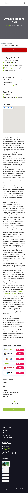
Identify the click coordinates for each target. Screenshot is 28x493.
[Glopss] (9, 373)
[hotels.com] (9, 368)
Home (8, 25)
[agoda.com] (9, 359)
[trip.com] (6, 363)
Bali (4, 433)
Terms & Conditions (8, 437)
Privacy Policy (7, 435)
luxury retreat (10, 186)
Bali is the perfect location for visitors (12, 292)
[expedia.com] (9, 354)
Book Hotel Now (14, 50)
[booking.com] (8, 349)
